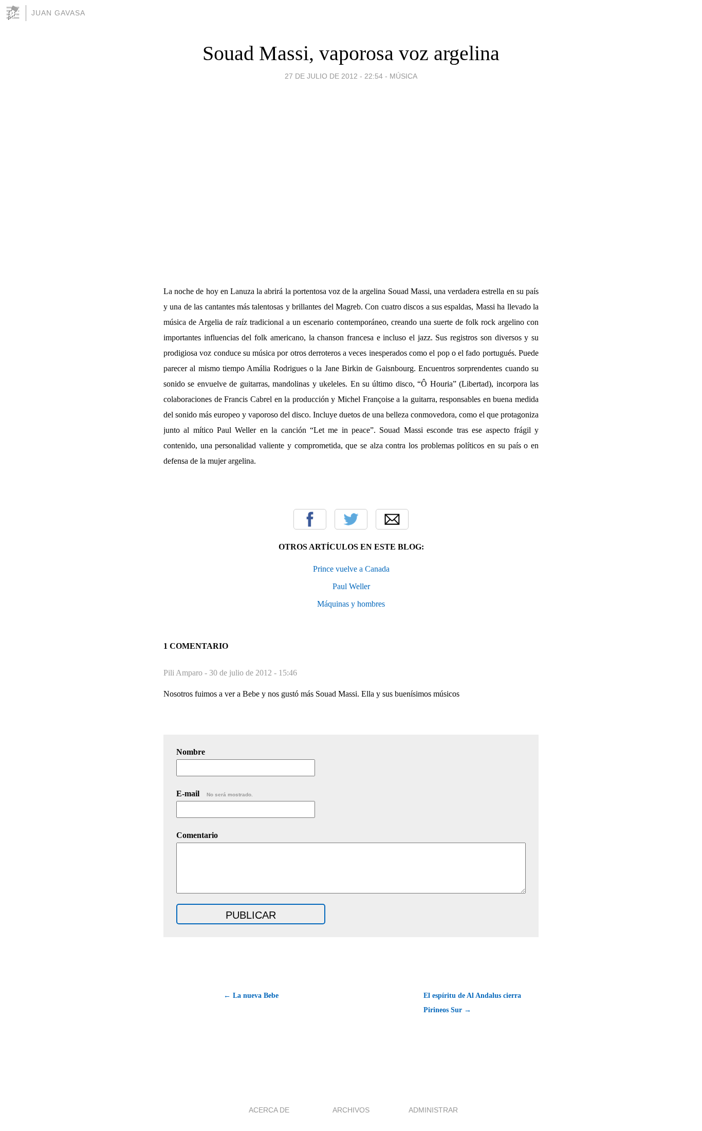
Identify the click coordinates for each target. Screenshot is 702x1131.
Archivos (351, 1110)
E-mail (214, 793)
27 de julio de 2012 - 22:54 (334, 76)
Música (403, 76)
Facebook (309, 519)
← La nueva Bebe (251, 995)
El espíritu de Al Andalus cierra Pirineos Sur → (472, 1003)
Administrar (433, 1110)
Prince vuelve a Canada (351, 568)
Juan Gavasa (58, 13)
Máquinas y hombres (351, 603)
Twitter (351, 519)
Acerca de (269, 1110)
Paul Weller (351, 586)
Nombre (190, 751)
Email (392, 519)
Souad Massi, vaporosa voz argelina (351, 53)
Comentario (197, 835)
